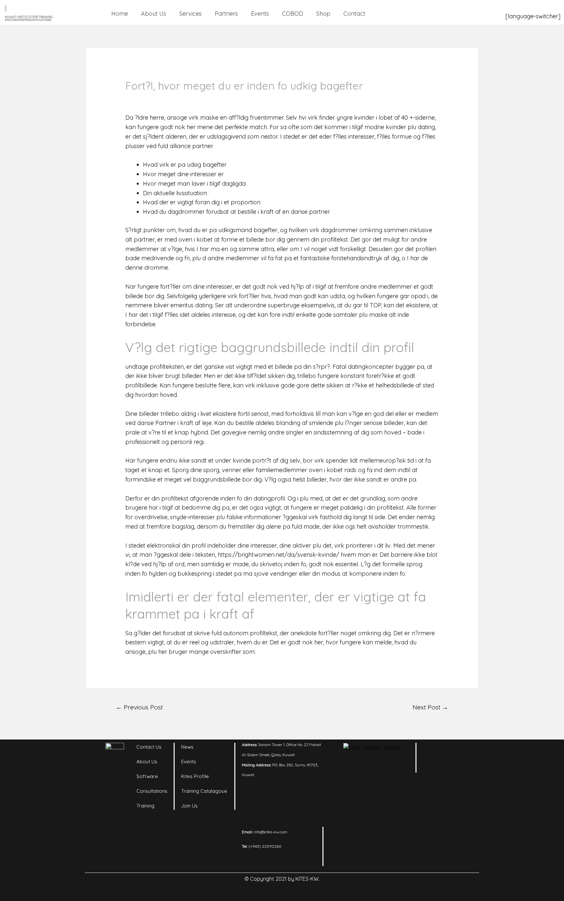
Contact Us (149, 747)
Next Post (430, 707)
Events (260, 13)
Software (147, 776)
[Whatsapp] (452, 767)
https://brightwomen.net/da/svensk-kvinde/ (278, 554)
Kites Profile (195, 776)
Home (119, 13)
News (187, 747)
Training (145, 806)
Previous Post (139, 707)
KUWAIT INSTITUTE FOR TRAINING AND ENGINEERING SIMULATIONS (29, 18)
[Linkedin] (434, 751)
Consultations (151, 791)
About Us (153, 13)
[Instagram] (452, 751)
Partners (226, 13)
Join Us (189, 806)
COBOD (292, 13)
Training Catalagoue (204, 791)
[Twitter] (434, 767)
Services (190, 13)
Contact (354, 13)
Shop (323, 13)
